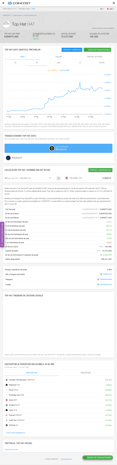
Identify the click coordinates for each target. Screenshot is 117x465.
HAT (24, 178)
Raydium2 (17, 157)
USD (75, 178)
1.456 (33, 9)
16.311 (14, 9)
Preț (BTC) (54, 70)
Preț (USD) (65, 70)
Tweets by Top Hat (11, 449)
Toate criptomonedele (15, 433)
